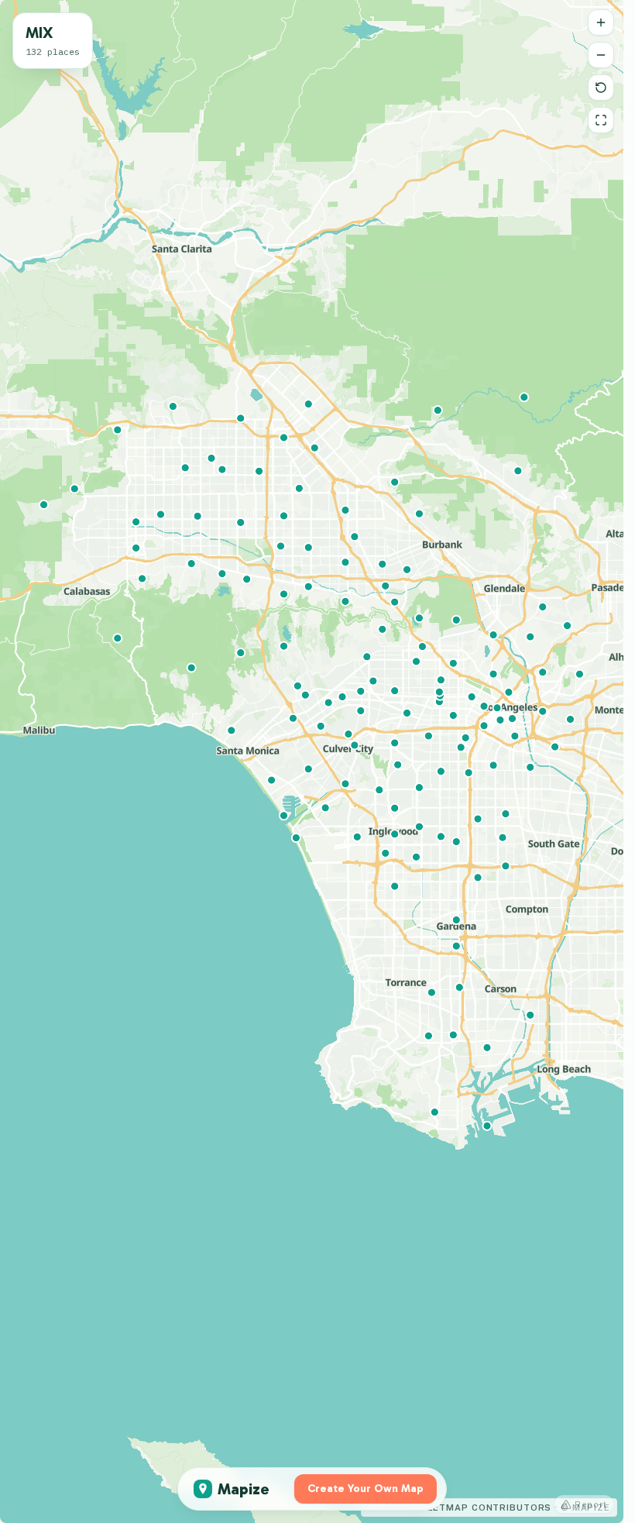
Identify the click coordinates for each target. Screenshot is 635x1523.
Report (591, 1504)
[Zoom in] (601, 22)
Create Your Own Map (365, 1488)
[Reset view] (601, 87)
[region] (311, 761)
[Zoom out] (601, 55)
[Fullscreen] (601, 120)
